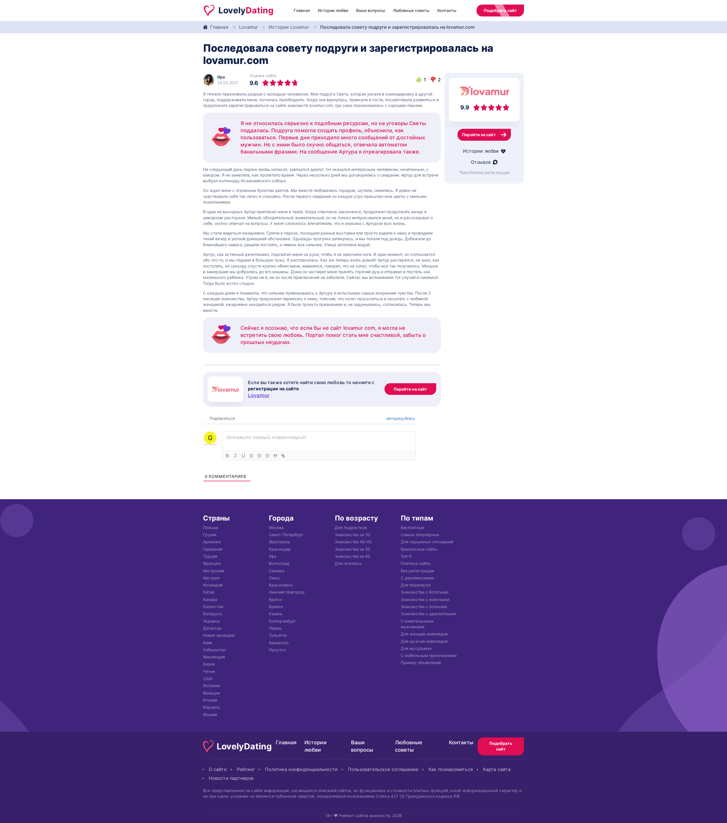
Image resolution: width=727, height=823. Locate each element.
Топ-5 (406, 556)
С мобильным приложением (429, 655)
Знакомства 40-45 (353, 541)
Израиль (211, 707)
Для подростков (351, 527)
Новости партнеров (231, 778)
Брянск (276, 606)
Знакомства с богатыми (424, 592)
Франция (212, 563)
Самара (277, 570)
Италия (210, 700)
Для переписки (416, 584)
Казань (276, 613)
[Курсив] (235, 455)
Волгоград (279, 563)
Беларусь (212, 613)
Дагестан (212, 628)
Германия (212, 548)
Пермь (275, 628)
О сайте (218, 769)
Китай (208, 592)
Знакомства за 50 (352, 548)
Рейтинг (246, 769)
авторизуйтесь (400, 418)
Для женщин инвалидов (424, 633)
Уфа (272, 556)
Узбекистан (214, 649)
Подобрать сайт (500, 10)
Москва (276, 527)
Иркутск (277, 649)
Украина (211, 620)
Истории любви (333, 10)
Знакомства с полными (424, 606)
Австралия (213, 570)
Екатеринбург (282, 620)
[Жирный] (227, 455)
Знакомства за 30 (352, 534)
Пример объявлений (421, 662)
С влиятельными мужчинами (417, 623)
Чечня (209, 671)
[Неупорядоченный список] (267, 455)
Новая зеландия (219, 635)
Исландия (213, 584)
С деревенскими (417, 577)
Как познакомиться (451, 769)
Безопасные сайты (419, 548)
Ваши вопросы (370, 10)
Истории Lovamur (289, 27)
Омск (274, 577)
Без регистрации (417, 570)
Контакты (446, 10)
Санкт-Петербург (286, 534)
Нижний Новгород (286, 592)
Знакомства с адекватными (428, 613)
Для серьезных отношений (427, 541)
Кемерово (279, 642)
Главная (302, 10)
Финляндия (214, 656)
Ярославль (279, 541)
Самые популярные (420, 534)
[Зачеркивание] (251, 455)
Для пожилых (348, 563)
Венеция (211, 692)
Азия (207, 642)
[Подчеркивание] (243, 455)
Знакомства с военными (425, 599)
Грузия (210, 534)
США (207, 678)
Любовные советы (411, 10)
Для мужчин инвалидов (424, 641)
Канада (210, 599)
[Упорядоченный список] (259, 455)
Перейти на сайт (410, 389)
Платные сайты (416, 563)
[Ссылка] (283, 455)
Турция (210, 556)
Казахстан (213, 606)
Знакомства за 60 (352, 556)
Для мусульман (416, 648)
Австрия (211, 577)
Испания (211, 685)
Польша (210, 527)
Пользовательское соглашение (383, 769)
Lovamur (248, 27)
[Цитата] (275, 455)
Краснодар (280, 548)
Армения (212, 541)
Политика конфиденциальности (301, 769)
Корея (209, 664)
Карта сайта (497, 769)
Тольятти (278, 635)
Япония (210, 714)
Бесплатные (412, 527)
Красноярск (281, 584)
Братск (276, 599)
